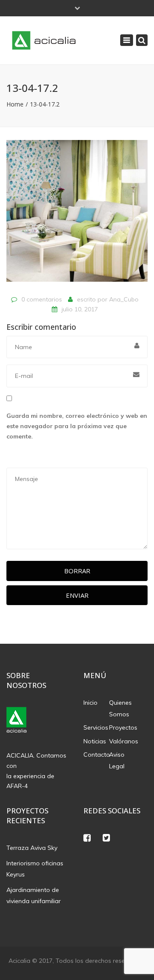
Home (15, 104)
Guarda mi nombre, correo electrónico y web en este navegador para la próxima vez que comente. (76, 426)
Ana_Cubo (124, 299)
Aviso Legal (116, 760)
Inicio (90, 702)
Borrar (77, 570)
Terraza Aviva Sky (31, 848)
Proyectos (122, 727)
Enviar (77, 595)
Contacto (96, 754)
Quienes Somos (120, 708)
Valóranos (122, 741)
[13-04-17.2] (77, 215)
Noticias (94, 741)
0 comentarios (41, 299)
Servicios (95, 727)
